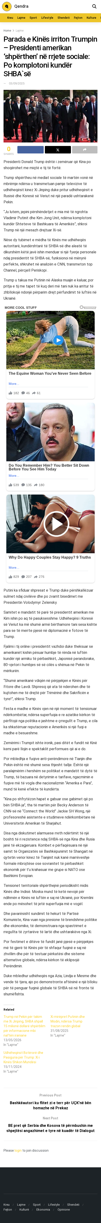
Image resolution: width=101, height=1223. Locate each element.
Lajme (21, 17)
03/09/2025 (16, 83)
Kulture (91, 17)
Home (7, 30)
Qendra (21, 6)
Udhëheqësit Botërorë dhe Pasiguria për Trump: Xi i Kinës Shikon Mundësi (23, 1057)
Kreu (10, 17)
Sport (33, 17)
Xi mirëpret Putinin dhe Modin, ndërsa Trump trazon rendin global (67, 1021)
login (18, 1150)
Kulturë (24, 1209)
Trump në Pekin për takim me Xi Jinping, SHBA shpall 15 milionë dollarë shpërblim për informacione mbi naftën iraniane (24, 1026)
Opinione (64, 1209)
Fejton (78, 17)
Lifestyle (47, 17)
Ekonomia (43, 1209)
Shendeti (64, 17)
